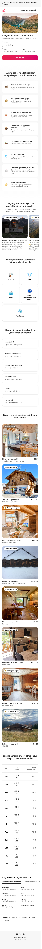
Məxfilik (17, 939)
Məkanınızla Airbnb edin (28, 10)
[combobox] (20, 45)
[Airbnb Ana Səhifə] (3, 10)
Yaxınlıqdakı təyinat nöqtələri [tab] (11, 882)
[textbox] (11, 52)
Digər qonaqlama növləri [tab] (32, 882)
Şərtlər (23, 939)
